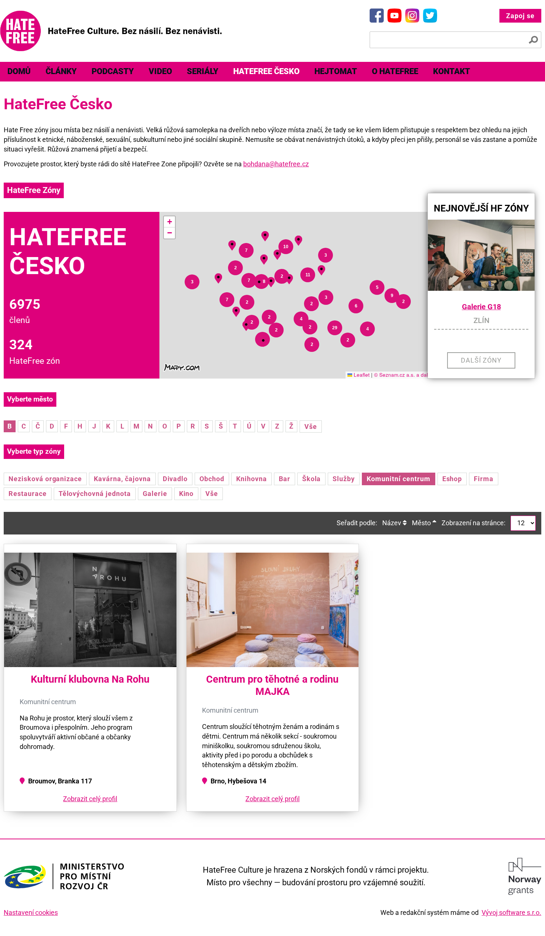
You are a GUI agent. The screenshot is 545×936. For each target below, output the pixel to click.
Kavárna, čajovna (122, 479)
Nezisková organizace (45, 479)
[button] (263, 341)
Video (160, 71)
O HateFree (395, 71)
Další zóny (481, 360)
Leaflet (361, 374)
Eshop (452, 479)
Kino (186, 493)
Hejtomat (335, 71)
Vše (310, 426)
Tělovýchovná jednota (95, 493)
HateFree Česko (266, 71)
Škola (311, 479)
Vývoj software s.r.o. (511, 912)
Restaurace (28, 493)
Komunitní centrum (398, 479)
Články (61, 71)
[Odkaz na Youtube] (394, 16)
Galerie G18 (481, 307)
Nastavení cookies (31, 912)
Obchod (211, 479)
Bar (284, 479)
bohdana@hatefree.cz (276, 164)
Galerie (155, 493)
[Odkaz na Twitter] (430, 16)
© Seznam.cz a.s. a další (403, 374)
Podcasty (113, 71)
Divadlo (175, 479)
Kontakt (451, 71)
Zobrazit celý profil (90, 799)
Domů (19, 71)
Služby (344, 479)
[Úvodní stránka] (111, 31)
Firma (483, 479)
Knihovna (251, 479)
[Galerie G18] (481, 255)
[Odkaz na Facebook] (377, 16)
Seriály (202, 71)
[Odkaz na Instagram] (412, 16)
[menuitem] (19, 71)
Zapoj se (520, 16)
